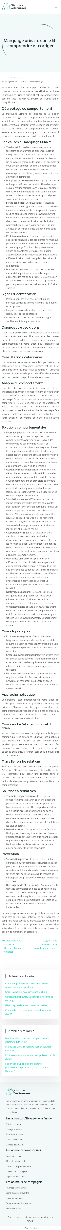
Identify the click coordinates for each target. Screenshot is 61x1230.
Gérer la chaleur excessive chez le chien (26, 991)
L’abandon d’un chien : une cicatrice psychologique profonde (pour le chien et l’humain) (27, 1067)
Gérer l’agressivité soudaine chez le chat (26, 1005)
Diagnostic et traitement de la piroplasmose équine (45, 944)
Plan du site (30, 1228)
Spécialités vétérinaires (13, 78)
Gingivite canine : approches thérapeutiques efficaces (13, 946)
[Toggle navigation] (56, 7)
